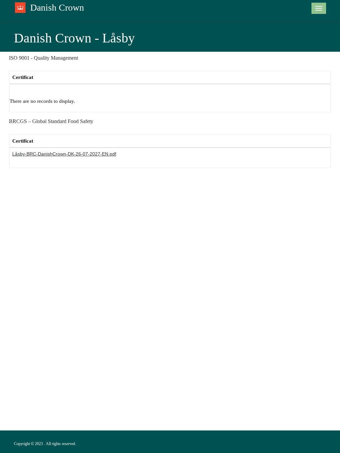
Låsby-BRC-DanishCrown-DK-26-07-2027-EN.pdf (64, 154)
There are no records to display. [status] (42, 101)
